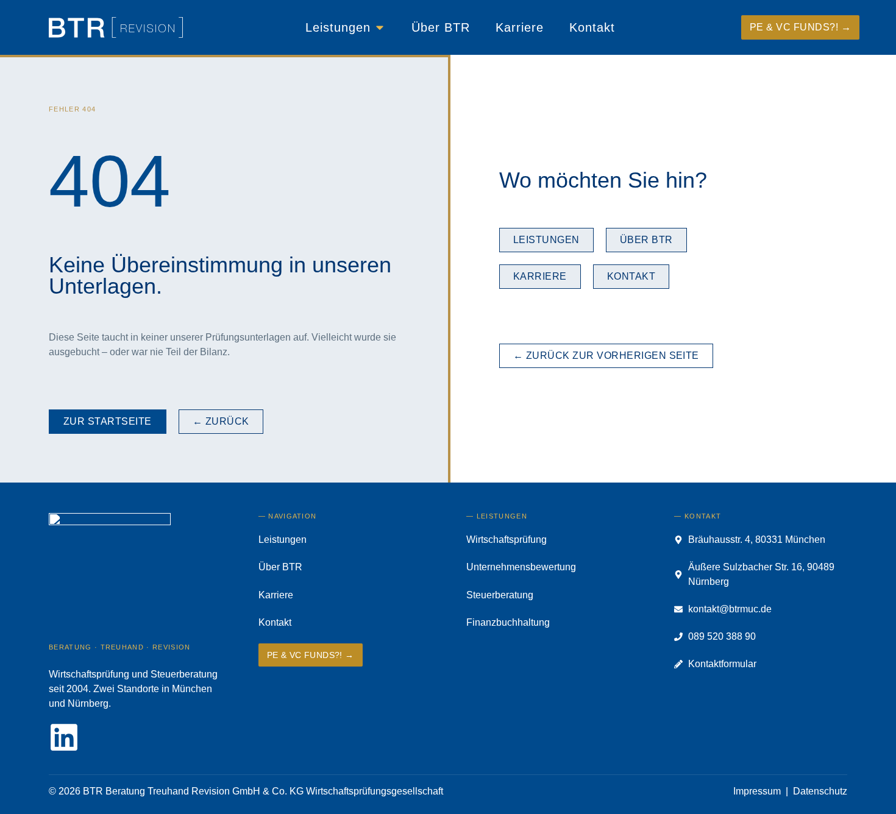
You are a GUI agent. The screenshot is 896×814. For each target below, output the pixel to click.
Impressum (757, 791)
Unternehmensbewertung (521, 567)
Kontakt (274, 622)
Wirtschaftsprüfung (506, 539)
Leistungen (282, 539)
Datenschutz (820, 791)
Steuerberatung (499, 595)
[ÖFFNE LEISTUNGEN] (380, 27)
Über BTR (280, 567)
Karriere (275, 595)
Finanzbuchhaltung (508, 622)
